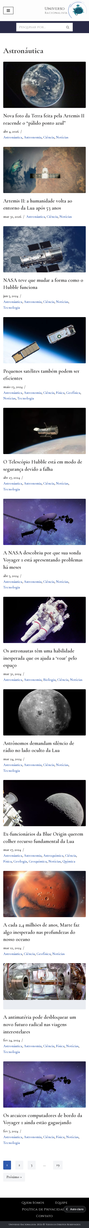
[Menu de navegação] (8, 10)
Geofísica (73, 392)
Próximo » (14, 1177)
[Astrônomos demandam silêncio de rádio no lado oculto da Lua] (44, 713)
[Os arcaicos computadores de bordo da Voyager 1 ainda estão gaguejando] (44, 1086)
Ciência (48, 137)
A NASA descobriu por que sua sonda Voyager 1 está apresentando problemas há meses (43, 560)
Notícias (62, 137)
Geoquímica (38, 861)
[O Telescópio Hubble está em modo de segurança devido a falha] (44, 435)
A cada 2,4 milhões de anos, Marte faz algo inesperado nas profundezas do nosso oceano (41, 932)
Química (68, 861)
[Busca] (68, 27)
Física (60, 392)
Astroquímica (53, 855)
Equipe (61, 1202)
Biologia (49, 679)
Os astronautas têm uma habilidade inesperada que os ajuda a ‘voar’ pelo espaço (40, 658)
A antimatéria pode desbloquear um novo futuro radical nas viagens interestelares (39, 1024)
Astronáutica (12, 137)
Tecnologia (11, 307)
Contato (44, 1216)
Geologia (20, 861)
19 (57, 1165)
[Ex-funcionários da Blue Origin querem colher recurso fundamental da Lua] (44, 807)
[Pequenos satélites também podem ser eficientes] (44, 344)
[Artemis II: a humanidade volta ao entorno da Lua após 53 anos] (44, 174)
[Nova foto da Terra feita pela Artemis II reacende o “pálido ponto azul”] (44, 89)
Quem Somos (33, 1202)
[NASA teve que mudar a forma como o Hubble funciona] (44, 253)
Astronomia (32, 137)
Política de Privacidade (44, 1209)
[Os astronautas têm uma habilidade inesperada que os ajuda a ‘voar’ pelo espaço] (44, 624)
